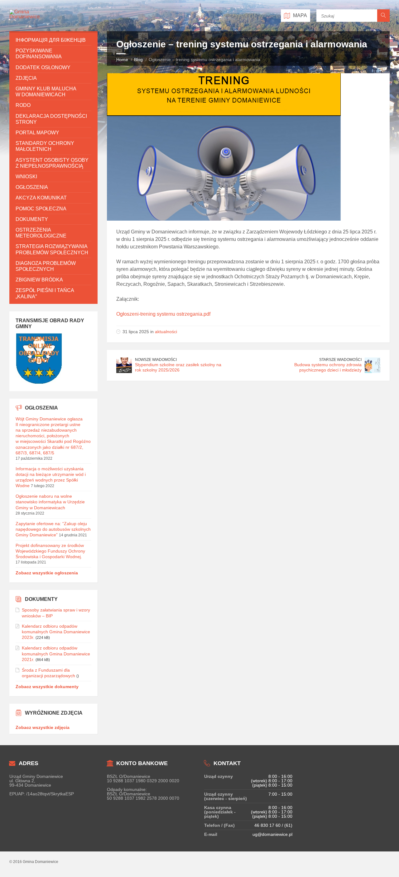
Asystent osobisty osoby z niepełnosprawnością (52, 163)
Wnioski (26, 176)
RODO (23, 105)
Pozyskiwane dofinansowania (39, 53)
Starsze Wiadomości (340, 359)
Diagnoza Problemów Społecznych (46, 266)
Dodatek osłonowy (43, 67)
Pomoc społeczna (41, 208)
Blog (138, 59)
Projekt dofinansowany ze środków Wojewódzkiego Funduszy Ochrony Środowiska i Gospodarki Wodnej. (50, 551)
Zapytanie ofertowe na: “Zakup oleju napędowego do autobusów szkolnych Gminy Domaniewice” (53, 529)
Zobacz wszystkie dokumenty (47, 686)
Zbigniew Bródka (39, 279)
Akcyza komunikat (41, 197)
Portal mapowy (37, 132)
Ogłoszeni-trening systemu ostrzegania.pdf (163, 314)
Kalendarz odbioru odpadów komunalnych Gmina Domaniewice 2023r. (56, 632)
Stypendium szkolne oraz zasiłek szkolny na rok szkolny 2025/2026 (178, 367)
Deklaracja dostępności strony (51, 119)
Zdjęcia (26, 78)
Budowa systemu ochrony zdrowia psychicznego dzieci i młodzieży (328, 367)
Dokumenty (32, 219)
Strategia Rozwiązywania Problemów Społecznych (52, 249)
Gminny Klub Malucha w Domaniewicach (46, 91)
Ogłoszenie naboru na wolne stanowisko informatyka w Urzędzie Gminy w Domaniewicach (50, 502)
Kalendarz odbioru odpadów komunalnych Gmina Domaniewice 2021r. (56, 653)
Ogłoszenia (32, 187)
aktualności (166, 331)
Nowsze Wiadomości (156, 359)
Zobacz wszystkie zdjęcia (43, 727)
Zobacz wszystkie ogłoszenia (47, 572)
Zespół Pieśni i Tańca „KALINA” (45, 293)
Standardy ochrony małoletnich (45, 146)
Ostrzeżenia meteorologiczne (41, 232)
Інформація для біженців (51, 40)
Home (122, 59)
